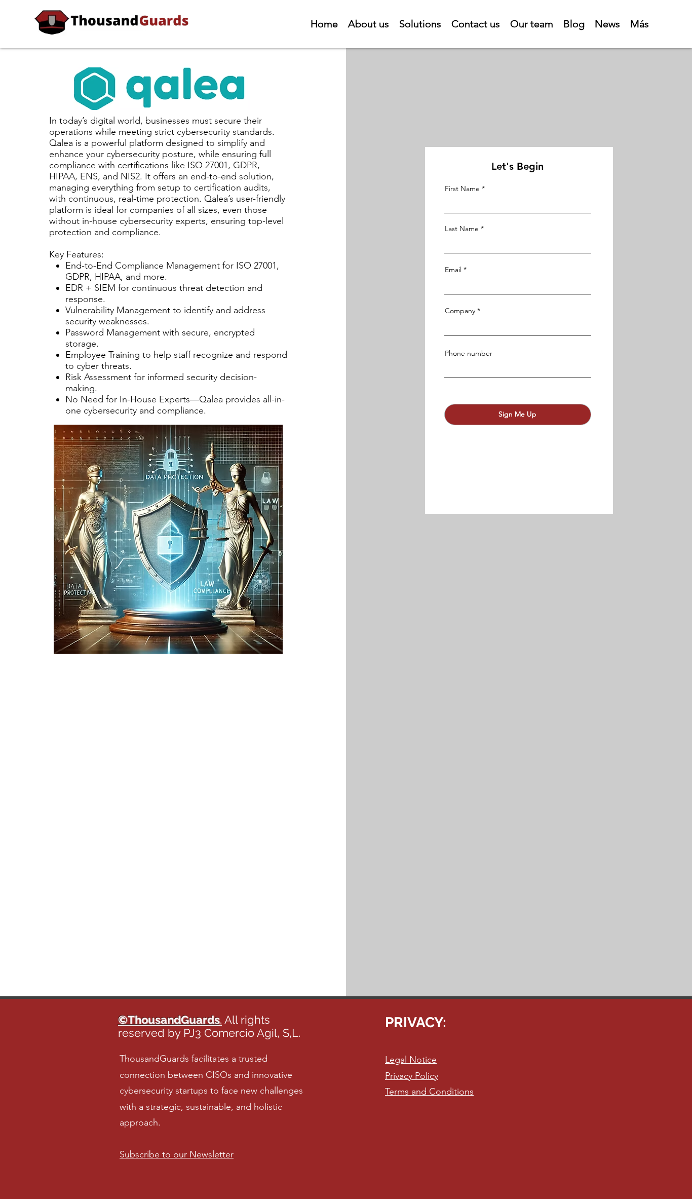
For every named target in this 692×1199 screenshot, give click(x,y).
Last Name (462, 228)
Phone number (468, 353)
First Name (462, 188)
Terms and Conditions (429, 1091)
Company (460, 310)
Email (453, 269)
